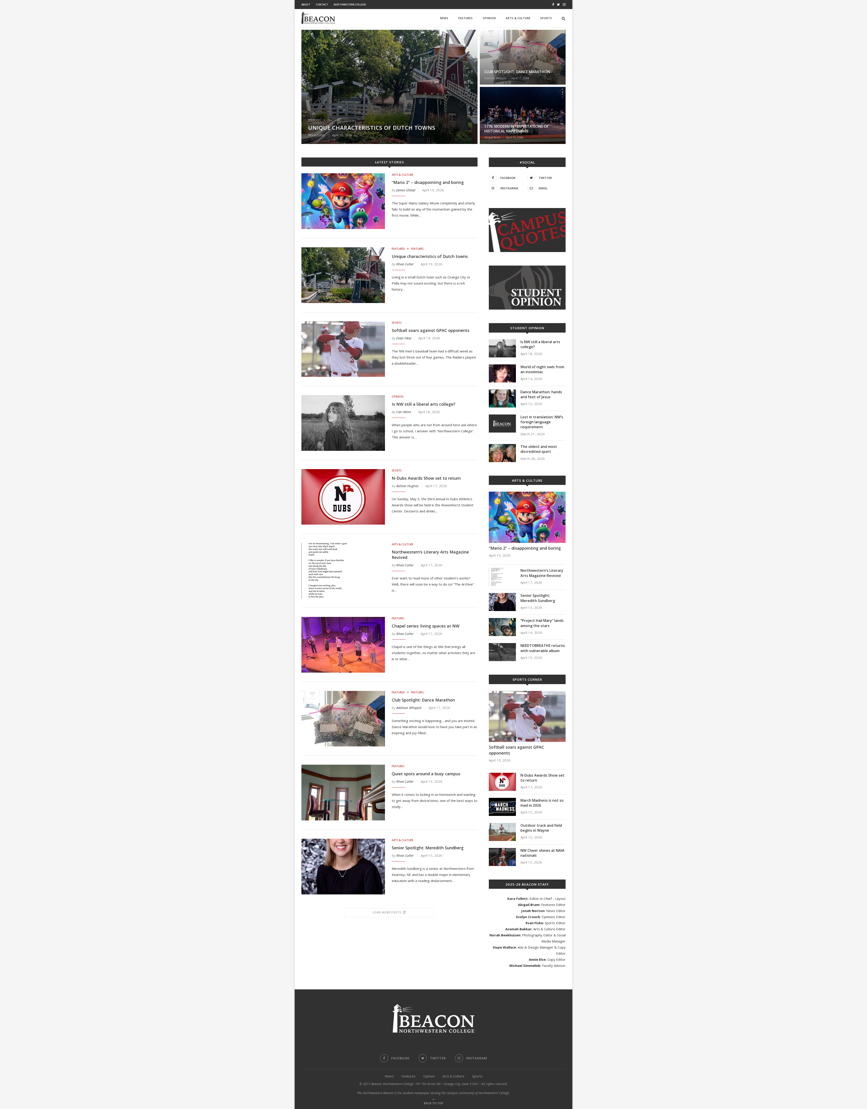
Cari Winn (403, 412)
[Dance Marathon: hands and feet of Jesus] (502, 398)
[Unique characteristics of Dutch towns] (343, 275)
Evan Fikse (403, 338)
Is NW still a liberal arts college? (424, 404)
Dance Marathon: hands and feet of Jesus (541, 394)
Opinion (489, 18)
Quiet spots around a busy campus (426, 773)
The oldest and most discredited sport (538, 449)
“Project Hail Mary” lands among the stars (542, 623)
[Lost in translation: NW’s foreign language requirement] (502, 423)
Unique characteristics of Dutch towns (371, 127)
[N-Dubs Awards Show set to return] (343, 497)
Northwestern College (350, 4)
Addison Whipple (409, 707)
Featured (314, 120)
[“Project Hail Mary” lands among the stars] (502, 627)
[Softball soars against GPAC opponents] (343, 349)
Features (465, 18)
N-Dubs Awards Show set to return (426, 478)
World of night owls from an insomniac (542, 369)
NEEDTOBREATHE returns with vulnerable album (542, 648)
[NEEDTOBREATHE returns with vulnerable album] (502, 652)
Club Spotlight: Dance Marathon (517, 71)
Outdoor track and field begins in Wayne (541, 828)
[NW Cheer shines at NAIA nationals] (502, 857)
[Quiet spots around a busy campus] (343, 792)
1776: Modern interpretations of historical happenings (516, 129)
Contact (322, 4)
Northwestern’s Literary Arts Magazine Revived (541, 573)
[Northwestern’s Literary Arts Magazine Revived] (343, 571)
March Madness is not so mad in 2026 (542, 803)
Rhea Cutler (405, 264)
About (305, 4)
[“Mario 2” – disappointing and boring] (343, 201)
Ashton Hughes (407, 486)
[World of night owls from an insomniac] (502, 373)
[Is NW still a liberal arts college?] (343, 423)
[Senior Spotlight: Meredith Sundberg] (343, 866)
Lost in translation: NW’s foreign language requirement (541, 422)
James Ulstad (405, 190)
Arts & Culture (518, 18)
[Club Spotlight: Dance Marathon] (343, 719)
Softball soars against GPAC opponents (430, 330)
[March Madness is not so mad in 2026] (502, 807)
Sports (546, 18)
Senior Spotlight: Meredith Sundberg (428, 847)
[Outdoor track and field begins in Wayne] (502, 832)
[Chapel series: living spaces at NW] (343, 645)
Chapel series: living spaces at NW (425, 626)
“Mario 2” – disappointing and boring (428, 182)
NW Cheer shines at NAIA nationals (542, 853)
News (444, 18)
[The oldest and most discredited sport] (502, 453)
